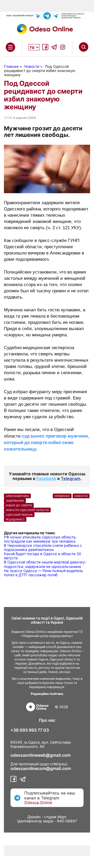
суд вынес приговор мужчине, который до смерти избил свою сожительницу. (46, 442)
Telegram (70, 478)
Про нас (47, 720)
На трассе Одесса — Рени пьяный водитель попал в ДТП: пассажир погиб (43, 572)
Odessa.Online (38, 802)
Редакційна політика (47, 694)
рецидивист (15, 519)
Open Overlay (10, 47)
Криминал (62, 495)
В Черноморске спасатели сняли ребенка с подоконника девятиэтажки (43, 547)
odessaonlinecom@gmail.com (40, 768)
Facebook (46, 478)
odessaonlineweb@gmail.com (40, 755)
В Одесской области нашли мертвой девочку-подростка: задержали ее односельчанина (45, 564)
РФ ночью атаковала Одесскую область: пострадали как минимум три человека (40, 539)
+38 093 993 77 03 (29, 730)
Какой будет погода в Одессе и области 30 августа (42, 555)
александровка (17, 495)
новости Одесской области (27, 510)
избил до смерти (19, 505)
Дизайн (33, 817)
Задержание (15, 500)
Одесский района (19, 514)
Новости (81, 495)
